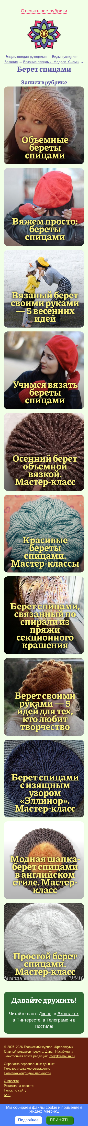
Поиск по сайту (15, 1090)
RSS (7, 1095)
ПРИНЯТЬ (59, 1120)
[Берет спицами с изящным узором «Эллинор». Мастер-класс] (45, 792)
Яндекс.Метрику (43, 1111)
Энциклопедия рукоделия (26, 57)
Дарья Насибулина (59, 1051)
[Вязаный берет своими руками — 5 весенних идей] (45, 306)
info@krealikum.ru (62, 1056)
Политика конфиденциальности (27, 1073)
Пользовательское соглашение (27, 1068)
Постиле (43, 1026)
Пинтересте (28, 1020)
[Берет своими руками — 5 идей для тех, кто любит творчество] (45, 710)
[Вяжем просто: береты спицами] (44, 207)
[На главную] (44, 48)
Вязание (11, 62)
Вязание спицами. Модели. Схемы (51, 62)
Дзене (45, 1013)
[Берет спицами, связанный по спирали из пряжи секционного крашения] (45, 625)
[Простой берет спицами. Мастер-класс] (44, 942)
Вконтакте (67, 1013)
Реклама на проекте (18, 1086)
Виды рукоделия (65, 57)
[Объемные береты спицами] (44, 125)
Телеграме (57, 1020)
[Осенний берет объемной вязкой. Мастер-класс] (45, 469)
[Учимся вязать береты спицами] (44, 370)
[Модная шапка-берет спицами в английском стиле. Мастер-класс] (45, 873)
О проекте (11, 1081)
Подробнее (28, 1120)
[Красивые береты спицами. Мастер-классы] (45, 551)
